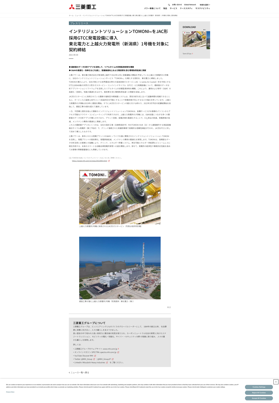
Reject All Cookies (259, 393)
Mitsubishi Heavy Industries (94, 362)
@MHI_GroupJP (104, 359)
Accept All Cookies (259, 398)
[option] (194, 39)
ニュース (78, 15)
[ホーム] (82, 6)
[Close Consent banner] (276, 381)
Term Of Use (187, 53)
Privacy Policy (10, 392)
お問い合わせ (177, 4)
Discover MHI (88, 355)
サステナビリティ (202, 8)
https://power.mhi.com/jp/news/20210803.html (89, 161)
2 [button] (205, 29)
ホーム (71, 15)
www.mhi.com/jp (110, 348)
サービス (173, 8)
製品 (165, 8)
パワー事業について (152, 8)
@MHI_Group (86, 359)
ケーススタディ (186, 8)
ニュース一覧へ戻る (80, 372)
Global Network (190, 4)
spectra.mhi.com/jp (108, 352)
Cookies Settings (259, 387)
